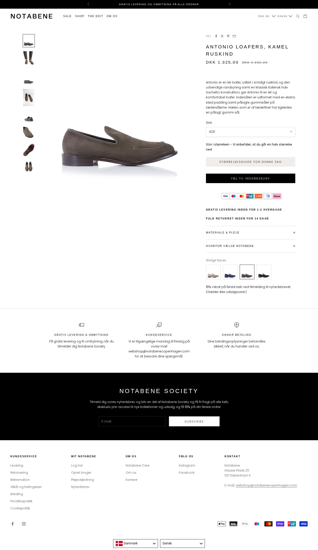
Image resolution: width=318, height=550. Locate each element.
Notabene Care (137, 465)
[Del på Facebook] (216, 36)
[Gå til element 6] (29, 133)
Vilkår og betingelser (26, 487)
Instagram (187, 465)
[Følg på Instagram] (24, 524)
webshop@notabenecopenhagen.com (266, 485)
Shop (79, 16)
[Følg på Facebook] (12, 524)
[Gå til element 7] (29, 150)
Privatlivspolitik (21, 501)
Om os (112, 16)
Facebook (186, 472)
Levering (16, 465)
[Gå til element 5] (29, 116)
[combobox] (135, 543)
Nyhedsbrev (80, 487)
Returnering (19, 472)
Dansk (282, 16)
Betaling (16, 494)
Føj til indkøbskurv (250, 178)
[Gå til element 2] (29, 60)
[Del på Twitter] (222, 36)
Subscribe (194, 421)
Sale (67, 16)
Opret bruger (81, 472)
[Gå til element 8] (29, 166)
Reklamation (20, 480)
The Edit (95, 16)
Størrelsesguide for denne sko (250, 162)
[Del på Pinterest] (228, 36)
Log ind (76, 465)
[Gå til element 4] (29, 97)
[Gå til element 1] (29, 40)
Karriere (131, 480)
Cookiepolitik (20, 508)
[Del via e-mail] (234, 36)
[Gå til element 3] (29, 78)
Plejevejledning (82, 480)
